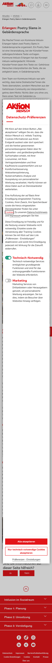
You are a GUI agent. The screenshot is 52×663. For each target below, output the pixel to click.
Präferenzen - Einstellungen (26, 559)
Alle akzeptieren (26, 541)
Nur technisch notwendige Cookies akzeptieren (26, 551)
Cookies (9, 212)
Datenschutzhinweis (37, 212)
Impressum (15, 215)
